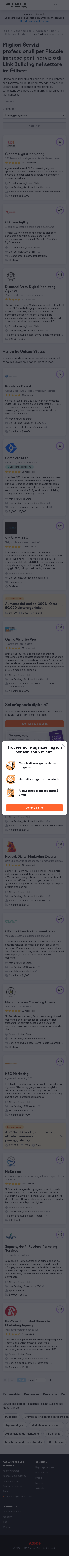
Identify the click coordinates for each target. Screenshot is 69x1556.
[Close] (63, 745)
